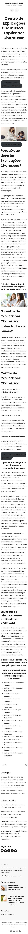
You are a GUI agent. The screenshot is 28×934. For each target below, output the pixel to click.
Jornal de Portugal (14, 3)
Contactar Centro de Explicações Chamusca (10, 84)
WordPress (14, 927)
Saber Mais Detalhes (11, 144)
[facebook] (2, 850)
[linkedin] (15, 850)
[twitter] (5, 850)
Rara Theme (14, 925)
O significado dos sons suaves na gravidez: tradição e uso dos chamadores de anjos (13, 814)
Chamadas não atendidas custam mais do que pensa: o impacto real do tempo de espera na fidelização (14, 824)
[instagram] (12, 850)
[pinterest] (8, 850)
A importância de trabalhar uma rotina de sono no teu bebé (16, 887)
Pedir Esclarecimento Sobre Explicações (13, 456)
